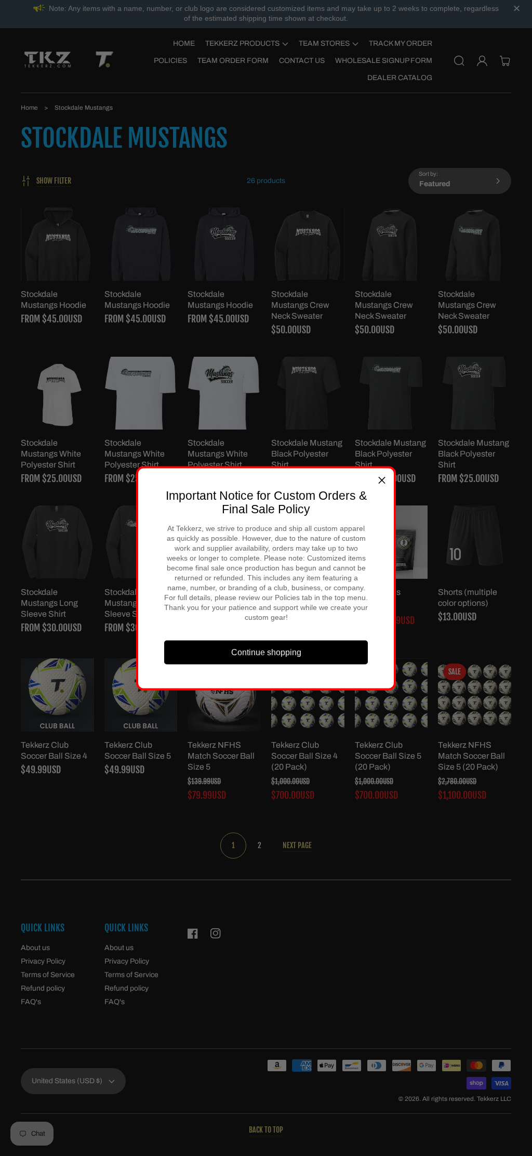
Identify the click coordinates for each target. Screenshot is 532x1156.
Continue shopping (266, 652)
